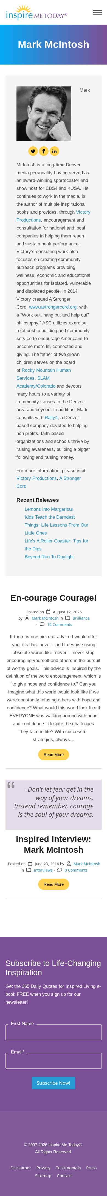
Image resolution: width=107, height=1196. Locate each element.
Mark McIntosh (45, 618)
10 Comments (59, 624)
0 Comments (76, 870)
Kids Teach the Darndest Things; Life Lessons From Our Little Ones (56, 525)
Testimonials (68, 1167)
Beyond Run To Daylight (49, 556)
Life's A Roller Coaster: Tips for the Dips (56, 544)
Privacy (43, 1167)
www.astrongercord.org (53, 307)
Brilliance (81, 618)
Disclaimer (20, 1167)
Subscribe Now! (53, 1083)
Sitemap (43, 1175)
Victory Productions (36, 478)
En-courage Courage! (53, 597)
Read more (54, 754)
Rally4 (51, 417)
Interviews (43, 870)
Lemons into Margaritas (49, 509)
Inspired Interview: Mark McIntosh (53, 844)
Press (91, 1167)
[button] (97, 12)
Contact (64, 1175)
